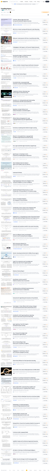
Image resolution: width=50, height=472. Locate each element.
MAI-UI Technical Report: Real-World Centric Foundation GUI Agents (21, 342)
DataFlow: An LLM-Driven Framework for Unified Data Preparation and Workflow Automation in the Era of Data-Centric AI (26, 378)
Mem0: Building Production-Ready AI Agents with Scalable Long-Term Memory (21, 163)
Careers (22, 470)
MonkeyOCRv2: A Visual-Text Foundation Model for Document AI (26, 423)
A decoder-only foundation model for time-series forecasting (25, 226)
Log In (44, 1)
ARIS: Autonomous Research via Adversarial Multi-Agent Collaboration (21, 244)
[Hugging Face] (26, 470)
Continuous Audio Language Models (20, 432)
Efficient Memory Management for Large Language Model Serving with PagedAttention (22, 119)
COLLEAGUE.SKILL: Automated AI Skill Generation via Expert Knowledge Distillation (22, 83)
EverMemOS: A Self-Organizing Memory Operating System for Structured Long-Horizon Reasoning (23, 316)
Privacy (14, 470)
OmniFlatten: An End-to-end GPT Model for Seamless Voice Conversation (21, 280)
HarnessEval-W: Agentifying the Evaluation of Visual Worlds (25, 297)
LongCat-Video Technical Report (19, 74)
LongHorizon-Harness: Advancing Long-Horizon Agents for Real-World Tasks (21, 92)
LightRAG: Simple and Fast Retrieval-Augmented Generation (25, 441)
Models (22, 1)
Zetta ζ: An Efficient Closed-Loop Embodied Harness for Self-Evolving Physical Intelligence (22, 235)
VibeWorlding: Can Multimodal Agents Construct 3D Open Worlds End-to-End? (21, 405)
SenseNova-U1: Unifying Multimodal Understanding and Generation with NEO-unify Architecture (24, 101)
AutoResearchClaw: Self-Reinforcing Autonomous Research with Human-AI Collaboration (23, 289)
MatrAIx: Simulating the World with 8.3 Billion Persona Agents (26, 253)
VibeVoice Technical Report (18, 271)
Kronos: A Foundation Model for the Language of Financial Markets (20, 199)
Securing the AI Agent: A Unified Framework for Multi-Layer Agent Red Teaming (22, 56)
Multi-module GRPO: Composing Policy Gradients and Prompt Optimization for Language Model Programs (24, 387)
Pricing (38, 1)
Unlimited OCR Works (17, 172)
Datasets (26, 1)
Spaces (31, 1)
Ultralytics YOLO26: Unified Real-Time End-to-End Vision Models (26, 396)
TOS (10, 470)
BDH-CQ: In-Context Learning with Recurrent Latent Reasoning (26, 29)
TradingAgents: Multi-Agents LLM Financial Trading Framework (26, 47)
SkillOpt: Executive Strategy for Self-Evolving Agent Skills (25, 459)
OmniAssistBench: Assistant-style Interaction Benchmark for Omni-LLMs (21, 414)
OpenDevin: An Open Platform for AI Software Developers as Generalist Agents (21, 110)
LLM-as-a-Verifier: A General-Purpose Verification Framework (25, 65)
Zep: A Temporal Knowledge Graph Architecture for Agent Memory (20, 333)
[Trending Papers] (10, 12)
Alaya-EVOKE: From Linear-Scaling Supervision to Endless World (26, 369)
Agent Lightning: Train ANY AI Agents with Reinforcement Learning (20, 324)
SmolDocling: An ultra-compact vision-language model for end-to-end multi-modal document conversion (24, 208)
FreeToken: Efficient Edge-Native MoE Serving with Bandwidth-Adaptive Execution (22, 20)
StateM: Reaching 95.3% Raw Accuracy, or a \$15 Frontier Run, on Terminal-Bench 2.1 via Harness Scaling (24, 190)
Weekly (5, 12)
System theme (4, 470)
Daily (2, 12)
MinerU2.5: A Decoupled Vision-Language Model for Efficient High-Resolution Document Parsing (23, 136)
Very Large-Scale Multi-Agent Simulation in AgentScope (24, 145)
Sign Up (47, 1)
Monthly (8, 12)
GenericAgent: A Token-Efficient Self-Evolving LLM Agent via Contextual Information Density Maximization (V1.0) (25, 307)
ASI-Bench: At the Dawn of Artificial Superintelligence (24, 450)
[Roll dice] (48, 14)
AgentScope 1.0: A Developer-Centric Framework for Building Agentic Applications (22, 154)
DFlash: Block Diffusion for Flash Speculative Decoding (24, 360)
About (18, 470)
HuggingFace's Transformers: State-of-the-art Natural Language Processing (21, 351)
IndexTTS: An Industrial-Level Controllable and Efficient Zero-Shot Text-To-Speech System (22, 262)
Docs (35, 1)
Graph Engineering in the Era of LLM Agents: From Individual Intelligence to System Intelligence (23, 181)
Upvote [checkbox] (45, 20)
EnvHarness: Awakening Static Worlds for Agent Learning (25, 127)
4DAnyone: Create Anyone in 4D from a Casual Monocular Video (26, 38)
